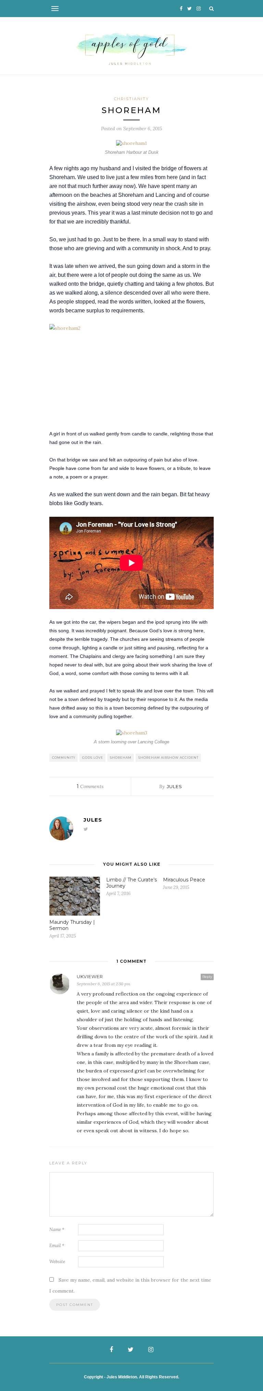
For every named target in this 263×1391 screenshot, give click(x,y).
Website (57, 1262)
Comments (90, 786)
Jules (174, 786)
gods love (92, 757)
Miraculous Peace (184, 880)
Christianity (131, 98)
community (63, 757)
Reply (207, 976)
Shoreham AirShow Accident (168, 757)
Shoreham (121, 757)
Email (56, 1245)
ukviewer (90, 976)
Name (56, 1229)
